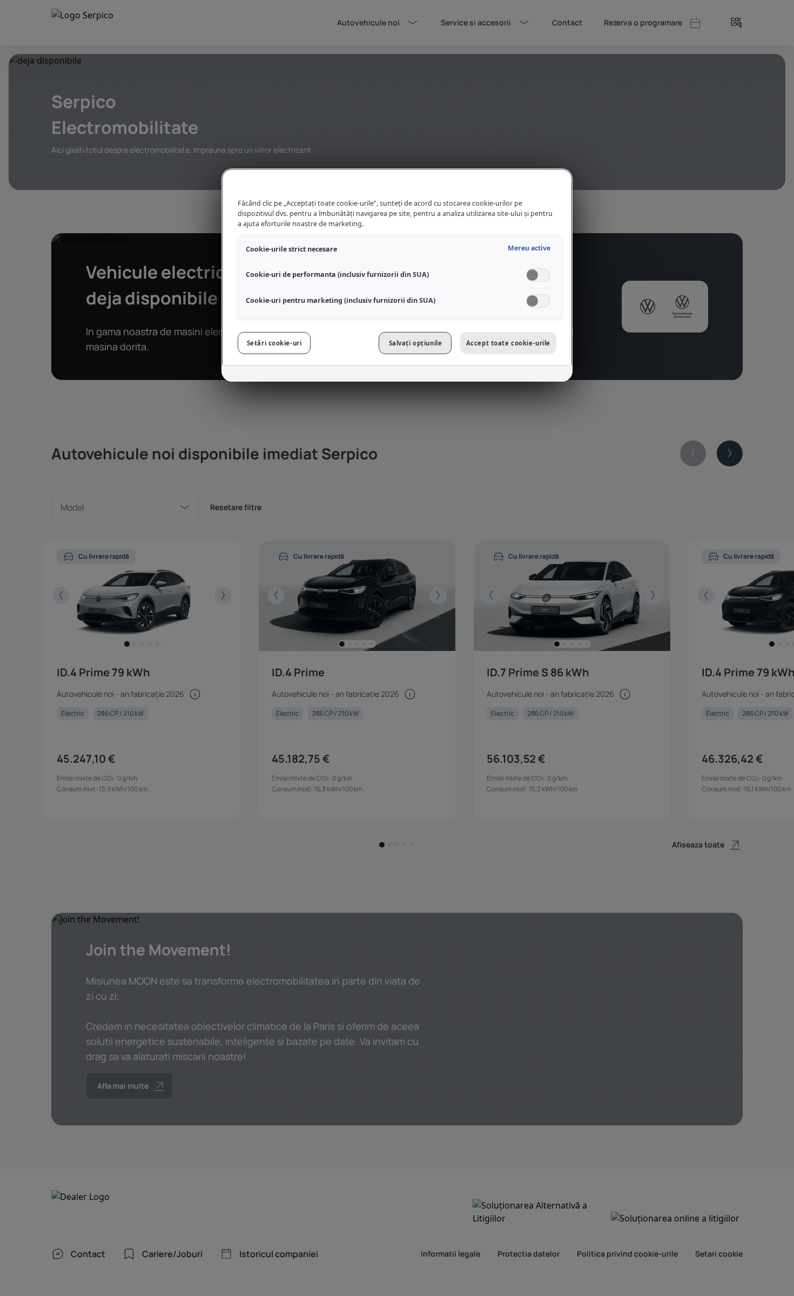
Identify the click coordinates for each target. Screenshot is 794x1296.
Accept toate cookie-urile (508, 343)
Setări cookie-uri (274, 343)
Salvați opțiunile (415, 343)
